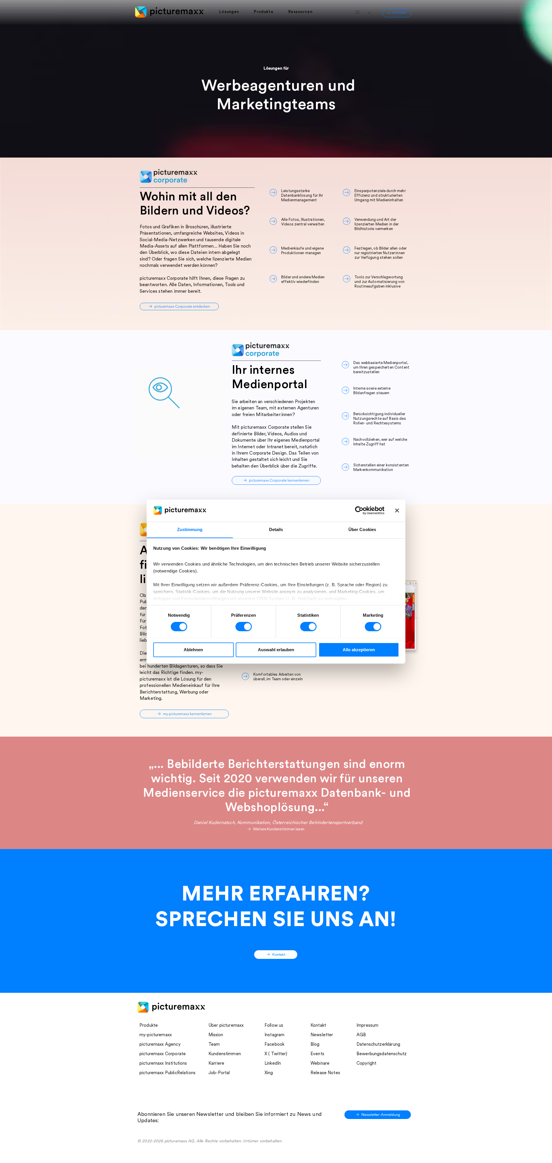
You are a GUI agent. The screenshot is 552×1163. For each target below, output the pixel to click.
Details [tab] (276, 529)
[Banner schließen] (397, 510)
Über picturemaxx (226, 1026)
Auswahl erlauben (276, 649)
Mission (215, 1035)
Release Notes (325, 1073)
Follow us (273, 1026)
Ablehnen (193, 649)
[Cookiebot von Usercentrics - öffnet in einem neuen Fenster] (359, 510)
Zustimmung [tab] (190, 529)
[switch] (243, 626)
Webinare (319, 1064)
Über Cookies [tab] (362, 529)
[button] (232, 12)
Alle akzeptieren (359, 649)
